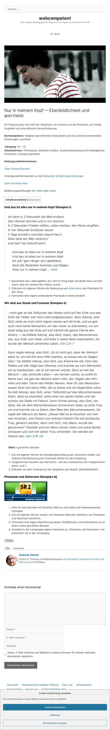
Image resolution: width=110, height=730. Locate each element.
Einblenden (33, 200)
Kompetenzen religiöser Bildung (40, 684)
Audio (52, 190)
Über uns (67, 684)
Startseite (12, 684)
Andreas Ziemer (29, 554)
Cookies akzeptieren (55, 707)
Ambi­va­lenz (75, 288)
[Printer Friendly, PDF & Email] (9, 540)
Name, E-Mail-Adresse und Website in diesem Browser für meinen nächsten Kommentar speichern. (51, 654)
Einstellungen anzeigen (55, 723)
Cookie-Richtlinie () (53, 689)
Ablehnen (55, 715)
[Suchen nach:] (55, 9)
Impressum (31, 689)
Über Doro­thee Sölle (16, 183)
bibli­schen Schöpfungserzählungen (63, 176)
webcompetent (55, 18)
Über (8, 548)
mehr (54, 269)
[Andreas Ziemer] (11, 565)
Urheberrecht (83, 684)
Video (39, 190)
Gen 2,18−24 (34, 436)
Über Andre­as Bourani (17, 168)
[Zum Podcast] (25, 500)
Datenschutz (14, 689)
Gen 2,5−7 (67, 343)
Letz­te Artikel (18, 548)
